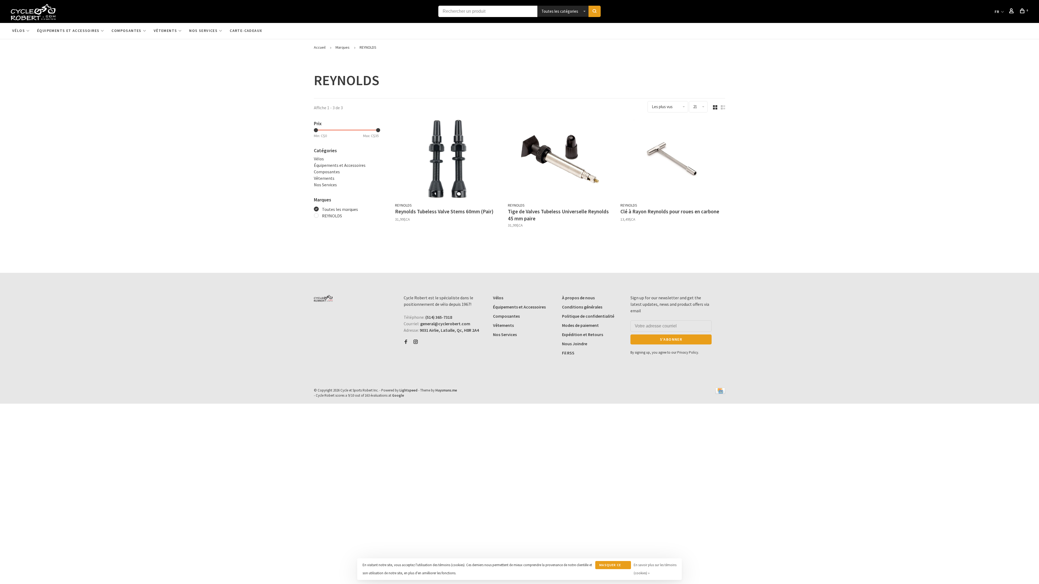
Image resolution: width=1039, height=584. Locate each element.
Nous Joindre (574, 343)
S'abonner (671, 339)
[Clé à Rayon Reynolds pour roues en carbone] (672, 160)
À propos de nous (578, 297)
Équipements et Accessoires (68, 30)
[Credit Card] (720, 392)
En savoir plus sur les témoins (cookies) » (655, 569)
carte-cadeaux (246, 30)
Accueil (319, 47)
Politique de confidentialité (588, 316)
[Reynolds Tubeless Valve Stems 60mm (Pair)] (447, 160)
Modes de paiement (580, 325)
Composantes (126, 30)
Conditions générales (582, 307)
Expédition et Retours (582, 334)
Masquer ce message (610, 566)
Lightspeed (408, 390)
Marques (343, 47)
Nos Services (203, 30)
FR (997, 11)
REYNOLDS (368, 47)
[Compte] (1012, 11)
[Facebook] (406, 342)
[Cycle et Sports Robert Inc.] (323, 298)
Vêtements (165, 30)
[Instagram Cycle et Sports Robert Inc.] (415, 342)
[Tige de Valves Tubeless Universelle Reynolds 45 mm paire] (560, 160)
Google (398, 395)
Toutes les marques (340, 209)
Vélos (18, 30)
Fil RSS (568, 353)
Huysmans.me (446, 390)
